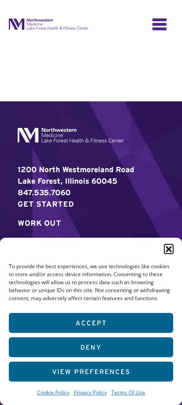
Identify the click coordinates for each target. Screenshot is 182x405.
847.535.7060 (44, 192)
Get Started (46, 204)
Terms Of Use (128, 392)
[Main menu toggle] (159, 24)
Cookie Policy (53, 392)
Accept (91, 323)
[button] (168, 248)
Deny (91, 347)
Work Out (39, 223)
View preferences (91, 371)
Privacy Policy (90, 392)
